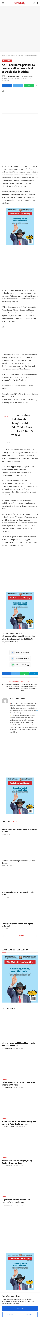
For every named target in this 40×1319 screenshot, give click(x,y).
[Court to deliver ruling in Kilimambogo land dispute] (20, 848)
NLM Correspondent (14, 76)
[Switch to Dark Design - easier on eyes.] (34, 3)
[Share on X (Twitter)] (18, 85)
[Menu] (3, 3)
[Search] (37, 3)
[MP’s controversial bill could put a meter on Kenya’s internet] (20, 1026)
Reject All (29, 1315)
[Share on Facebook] (7, 85)
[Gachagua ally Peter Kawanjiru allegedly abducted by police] (20, 911)
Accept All (20, 1308)
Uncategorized (7, 60)
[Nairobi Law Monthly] (19, 3)
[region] (20, 1306)
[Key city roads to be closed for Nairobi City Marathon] (20, 879)
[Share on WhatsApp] (29, 85)
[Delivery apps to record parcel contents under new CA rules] (20, 1065)
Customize (10, 1315)
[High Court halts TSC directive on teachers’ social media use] (20, 1182)
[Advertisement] (20, 29)
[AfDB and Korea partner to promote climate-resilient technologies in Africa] (20, 102)
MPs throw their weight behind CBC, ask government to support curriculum (10, 686)
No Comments (27, 78)
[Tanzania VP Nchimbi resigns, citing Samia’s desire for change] (20, 1143)
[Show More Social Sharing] (36, 85)
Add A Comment (20, 935)
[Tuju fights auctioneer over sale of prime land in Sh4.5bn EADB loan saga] (20, 1104)
